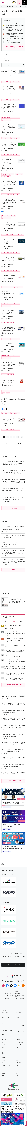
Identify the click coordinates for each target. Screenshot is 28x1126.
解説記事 (4, 1073)
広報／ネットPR (5, 1042)
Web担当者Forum (6, 2)
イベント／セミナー (19, 1062)
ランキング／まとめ (6, 1065)
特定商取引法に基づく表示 (20, 996)
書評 (16, 1057)
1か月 (21, 621)
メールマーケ (18, 1044)
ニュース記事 (18, 1073)
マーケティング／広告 (9, 6)
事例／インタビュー (19, 1055)
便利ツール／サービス (6, 1062)
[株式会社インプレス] (13, 1086)
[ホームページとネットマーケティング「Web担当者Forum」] (6, 1100)
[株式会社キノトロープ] (8, 920)
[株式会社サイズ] (8, 932)
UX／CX (4, 1039)
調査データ (4, 1057)
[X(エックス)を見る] (11, 985)
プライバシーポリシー (9, 995)
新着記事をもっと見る (14, 569)
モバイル (4, 1044)
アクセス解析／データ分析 (7, 1031)
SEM (3, 1047)
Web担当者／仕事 (6, 1037)
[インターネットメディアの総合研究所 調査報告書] (19, 1100)
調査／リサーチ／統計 (20, 1034)
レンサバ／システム (19, 1039)
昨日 (5, 621)
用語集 (17, 1075)
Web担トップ (3, 863)
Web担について (5, 1017)
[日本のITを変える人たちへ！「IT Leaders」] (19, 1104)
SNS (20, 6)
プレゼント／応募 (5, 1075)
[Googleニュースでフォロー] (19, 985)
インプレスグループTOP (19, 999)
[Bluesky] (15, 985)
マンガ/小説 (18, 1060)
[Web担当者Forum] (13, 977)
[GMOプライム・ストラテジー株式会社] (8, 943)
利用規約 (18, 993)
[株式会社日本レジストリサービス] (8, 909)
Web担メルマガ (19, 1012)
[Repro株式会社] (8, 892)
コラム (3, 1060)
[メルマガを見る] (3, 985)
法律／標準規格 (19, 1037)
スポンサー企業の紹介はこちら (13, 965)
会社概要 (7, 998)
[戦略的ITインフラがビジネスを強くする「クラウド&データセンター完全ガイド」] (6, 1096)
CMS (3, 1034)
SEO (2, 6)
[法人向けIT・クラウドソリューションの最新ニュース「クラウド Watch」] (6, 1104)
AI (16, 6)
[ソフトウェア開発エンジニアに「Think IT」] (19, 1096)
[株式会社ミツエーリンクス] (8, 881)
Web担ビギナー (5, 1012)
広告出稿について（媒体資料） (20, 990)
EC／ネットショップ (19, 1042)
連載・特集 (4, 1014)
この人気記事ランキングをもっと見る (14, 46)
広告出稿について (19, 1017)
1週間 (13, 621)
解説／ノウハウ (5, 1055)
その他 (17, 1047)
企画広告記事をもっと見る (14, 781)
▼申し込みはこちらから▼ (7, 1112)
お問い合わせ (8, 993)
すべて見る (14, 508)
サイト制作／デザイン (20, 1031)
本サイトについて (8, 990)
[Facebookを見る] (7, 985)
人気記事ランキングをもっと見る (14, 684)
